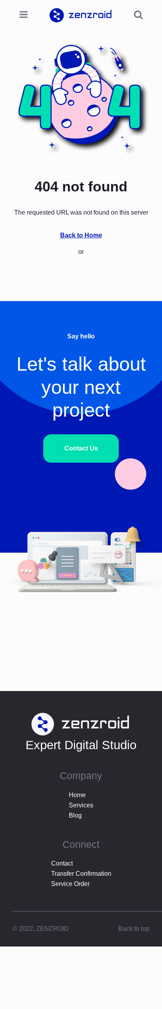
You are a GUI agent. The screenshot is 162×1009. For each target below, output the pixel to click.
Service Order (70, 883)
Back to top (133, 928)
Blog (75, 815)
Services (81, 805)
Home (77, 795)
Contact (62, 863)
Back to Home (81, 235)
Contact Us (81, 448)
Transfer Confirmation (81, 873)
